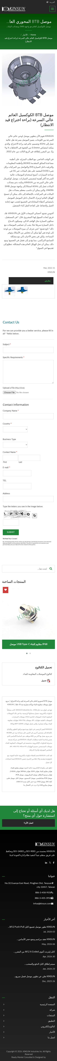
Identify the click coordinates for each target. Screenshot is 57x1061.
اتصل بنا (51, 1037)
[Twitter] (50, 862)
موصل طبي (11, 778)
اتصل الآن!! (28, 823)
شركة (52, 1010)
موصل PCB (20, 775)
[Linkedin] (46, 862)
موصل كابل (19, 778)
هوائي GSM (35, 771)
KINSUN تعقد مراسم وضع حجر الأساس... (36, 939)
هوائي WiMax (25, 771)
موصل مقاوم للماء (17, 768)
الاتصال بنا (27, 785)
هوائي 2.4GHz (15, 771)
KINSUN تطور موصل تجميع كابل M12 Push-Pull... (31, 926)
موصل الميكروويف (30, 775)
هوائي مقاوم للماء (46, 771)
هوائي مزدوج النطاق (45, 775)
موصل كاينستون (29, 778)
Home (33, 35)
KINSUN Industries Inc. (32, 1052)
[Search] (51, 568)
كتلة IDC (49, 782)
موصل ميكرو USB (45, 785)
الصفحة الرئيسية (47, 1004)
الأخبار (25, 35)
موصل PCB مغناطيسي (44, 778)
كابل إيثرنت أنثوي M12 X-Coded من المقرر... (34, 951)
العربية (52, 2)
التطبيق (51, 1021)
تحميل (44, 680)
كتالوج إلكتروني (48, 1026)
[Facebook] (53, 862)
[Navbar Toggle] (52, 9)
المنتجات (51, 1015)
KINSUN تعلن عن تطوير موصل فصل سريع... (34, 976)
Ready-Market (17, 1057)
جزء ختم (34, 782)
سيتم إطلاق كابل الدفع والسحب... (39, 963)
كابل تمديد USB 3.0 (23, 782)
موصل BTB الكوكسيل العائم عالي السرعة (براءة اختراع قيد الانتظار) (28, 39)
